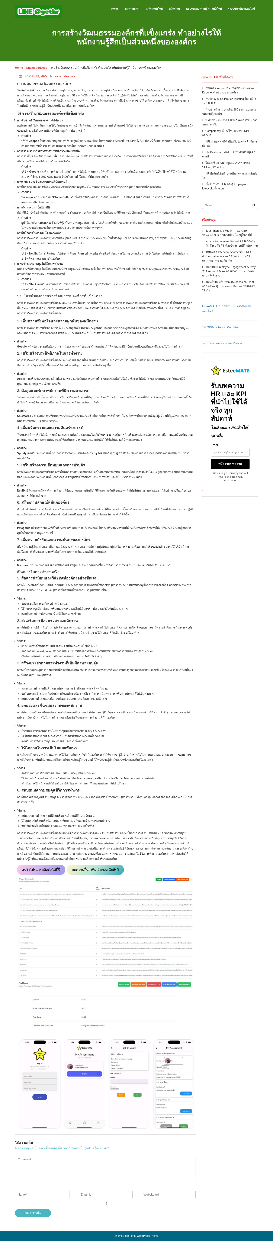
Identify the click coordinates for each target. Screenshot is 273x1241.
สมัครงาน (174, 8)
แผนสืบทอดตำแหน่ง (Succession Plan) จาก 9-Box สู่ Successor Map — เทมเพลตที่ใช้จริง (228, 286)
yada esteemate (65, 76)
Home (115, 8)
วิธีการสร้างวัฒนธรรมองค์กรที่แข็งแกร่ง (50, 113)
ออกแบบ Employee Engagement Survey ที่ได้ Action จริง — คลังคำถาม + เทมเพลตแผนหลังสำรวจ (229, 271)
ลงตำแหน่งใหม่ (154, 8)
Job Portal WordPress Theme (141, 1235)
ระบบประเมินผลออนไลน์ (241, 8)
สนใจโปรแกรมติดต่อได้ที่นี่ (41, 869)
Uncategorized (36, 67)
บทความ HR (132, 8)
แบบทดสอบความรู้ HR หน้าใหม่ (204, 8)
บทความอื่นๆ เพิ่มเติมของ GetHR (95, 869)
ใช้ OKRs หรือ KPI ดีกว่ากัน (220, 327)
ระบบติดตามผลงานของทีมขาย (222, 343)
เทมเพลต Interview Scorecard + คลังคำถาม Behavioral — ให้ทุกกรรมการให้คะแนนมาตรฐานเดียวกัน (226, 256)
